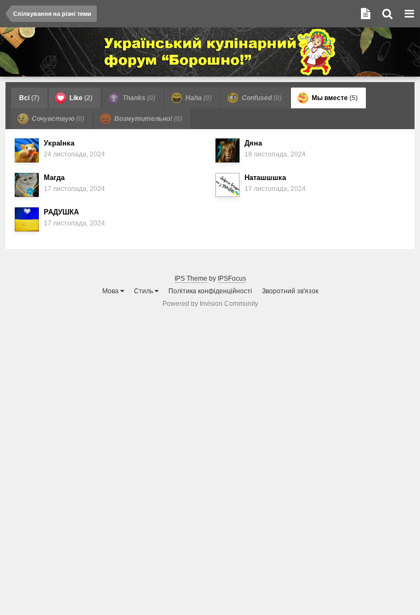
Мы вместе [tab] (334, 98)
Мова (111, 291)
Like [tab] (80, 98)
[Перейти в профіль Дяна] (227, 150)
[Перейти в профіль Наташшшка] (227, 185)
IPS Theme (190, 278)
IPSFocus (232, 278)
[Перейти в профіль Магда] (27, 185)
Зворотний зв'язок (290, 291)
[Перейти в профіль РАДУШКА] (27, 219)
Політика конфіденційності (210, 291)
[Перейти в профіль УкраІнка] (27, 150)
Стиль (144, 291)
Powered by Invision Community (210, 304)
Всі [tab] (29, 98)
